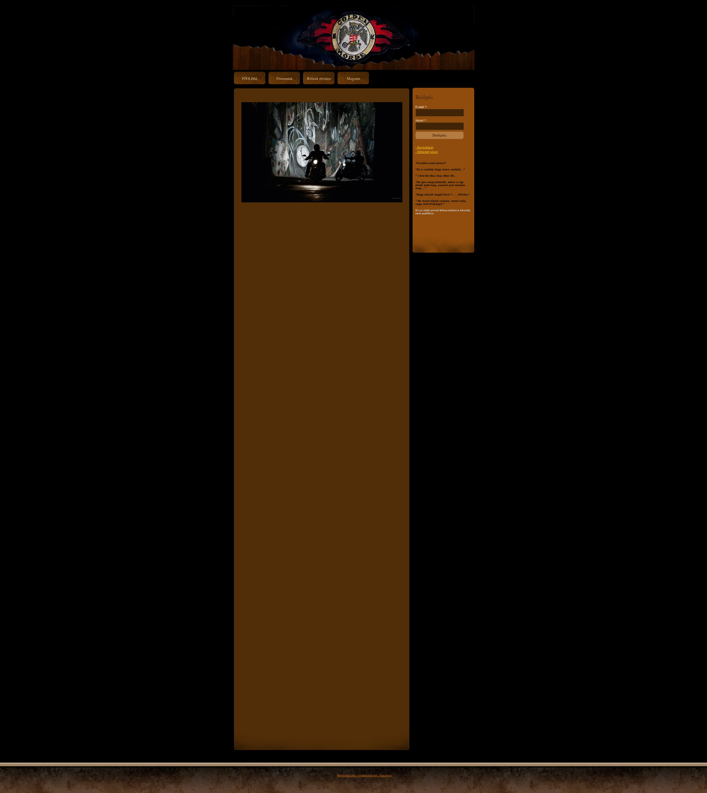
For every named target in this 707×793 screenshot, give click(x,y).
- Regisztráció (424, 147)
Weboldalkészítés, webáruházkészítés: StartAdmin (364, 775)
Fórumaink (284, 78)
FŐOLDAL (250, 78)
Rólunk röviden (319, 78)
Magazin (353, 78)
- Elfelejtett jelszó (426, 151)
